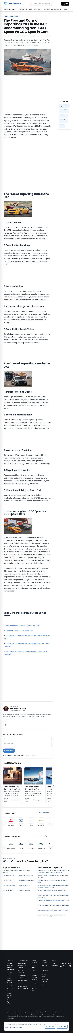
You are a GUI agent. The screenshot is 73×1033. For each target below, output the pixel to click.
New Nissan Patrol (24, 890)
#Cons (62, 125)
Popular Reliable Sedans (34, 977)
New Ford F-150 (7, 880)
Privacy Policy (44, 976)
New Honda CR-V (24, 885)
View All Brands (44, 813)
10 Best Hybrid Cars (9, 1002)
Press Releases (55, 965)
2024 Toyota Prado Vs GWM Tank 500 (22, 965)
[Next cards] (53, 785)
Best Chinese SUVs (34, 989)
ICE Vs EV (34, 970)
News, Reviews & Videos (51, 9)
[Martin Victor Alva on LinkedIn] (5, 725)
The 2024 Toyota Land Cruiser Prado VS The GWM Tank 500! (53, 876)
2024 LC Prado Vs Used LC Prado (22, 982)
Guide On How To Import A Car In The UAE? (22, 625)
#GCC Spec (63, 115)
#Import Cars (64, 110)
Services (37, 9)
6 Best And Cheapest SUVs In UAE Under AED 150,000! (54, 905)
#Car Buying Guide (63, 106)
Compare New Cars (25, 9)
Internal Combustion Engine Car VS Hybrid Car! (52, 890)
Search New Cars (9, 9)
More (65, 9)
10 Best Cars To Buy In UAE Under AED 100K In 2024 (53, 910)
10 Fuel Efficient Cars (9, 995)
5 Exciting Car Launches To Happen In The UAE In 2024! (52, 881)
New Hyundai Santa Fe (26, 875)
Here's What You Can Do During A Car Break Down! (53, 900)
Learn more (9, 1027)
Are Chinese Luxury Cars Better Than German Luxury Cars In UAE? (53, 896)
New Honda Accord (9, 885)
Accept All (50, 1026)
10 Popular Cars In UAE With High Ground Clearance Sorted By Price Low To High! (53, 886)
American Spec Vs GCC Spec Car (19, 631)
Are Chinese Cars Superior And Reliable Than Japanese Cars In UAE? (51, 916)
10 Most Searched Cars (10, 974)
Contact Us (45, 970)
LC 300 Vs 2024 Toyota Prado (22, 976)
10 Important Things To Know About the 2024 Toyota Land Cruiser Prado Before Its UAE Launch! (53, 871)
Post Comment (9, 750)
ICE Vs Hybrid (34, 966)
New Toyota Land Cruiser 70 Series (10, 871)
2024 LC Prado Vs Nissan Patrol (23, 987)
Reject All (62, 1026)
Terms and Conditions (45, 980)
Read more (8, 720)
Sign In (65, 4)
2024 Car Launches (35, 983)
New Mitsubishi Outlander (27, 880)
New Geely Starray (8, 890)
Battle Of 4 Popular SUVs (22, 971)
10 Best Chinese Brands (10, 980)
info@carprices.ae (65, 963)
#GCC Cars (63, 120)
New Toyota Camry (8, 875)
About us (44, 966)
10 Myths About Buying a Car (10, 988)
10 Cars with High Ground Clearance (10, 966)
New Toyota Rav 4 (24, 870)
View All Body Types (43, 836)
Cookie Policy (44, 985)
